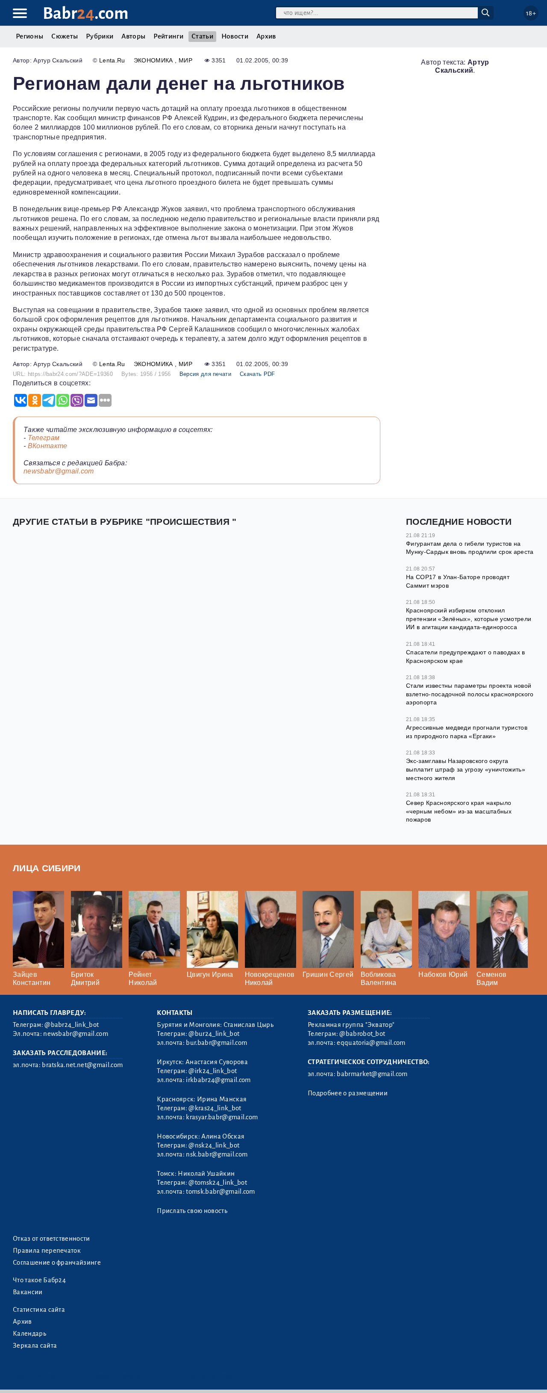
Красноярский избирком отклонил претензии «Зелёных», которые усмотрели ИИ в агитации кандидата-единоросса (468, 618)
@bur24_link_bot (213, 1033)
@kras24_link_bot (214, 1108)
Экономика (154, 60)
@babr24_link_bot (71, 1024)
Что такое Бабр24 (39, 1280)
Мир (185, 60)
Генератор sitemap (207, 1375)
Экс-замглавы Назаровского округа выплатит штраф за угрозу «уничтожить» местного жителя (465, 769)
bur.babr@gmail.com (216, 1042)
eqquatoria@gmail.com (371, 1042)
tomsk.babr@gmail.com (220, 1191)
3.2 (65, 1375)
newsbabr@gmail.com (59, 471)
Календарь (29, 1333)
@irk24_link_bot (212, 1071)
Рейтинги (168, 36)
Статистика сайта (39, 1309)
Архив (266, 36)
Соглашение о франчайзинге (57, 1262)
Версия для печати (205, 374)
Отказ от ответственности (51, 1238)
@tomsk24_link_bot (217, 1182)
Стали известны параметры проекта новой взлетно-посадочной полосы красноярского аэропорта (469, 694)
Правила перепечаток (47, 1250)
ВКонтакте (48, 446)
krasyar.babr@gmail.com (222, 1117)
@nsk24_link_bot (213, 1145)
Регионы (29, 36)
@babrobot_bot (362, 1033)
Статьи (202, 36)
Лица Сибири (47, 868)
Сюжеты (64, 36)
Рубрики (99, 36)
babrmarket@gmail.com (372, 1074)
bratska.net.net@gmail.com (82, 1065)
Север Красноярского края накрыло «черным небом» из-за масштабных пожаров (459, 811)
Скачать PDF (257, 374)
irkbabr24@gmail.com (218, 1080)
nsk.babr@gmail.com (216, 1154)
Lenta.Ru (112, 60)
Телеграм (44, 437)
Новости (234, 36)
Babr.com (86, 13)
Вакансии (28, 1292)
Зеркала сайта (35, 1345)
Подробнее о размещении (348, 1093)
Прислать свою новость (192, 1210)
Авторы (133, 36)
